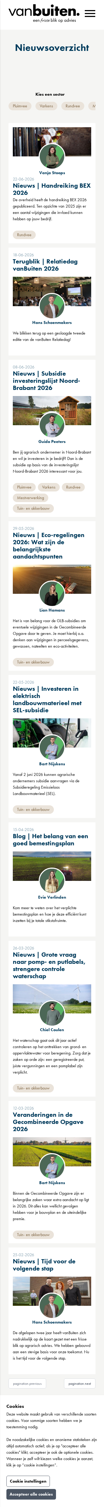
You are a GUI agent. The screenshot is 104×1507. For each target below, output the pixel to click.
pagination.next (80, 1383)
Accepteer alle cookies (31, 1494)
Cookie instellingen (28, 1481)
